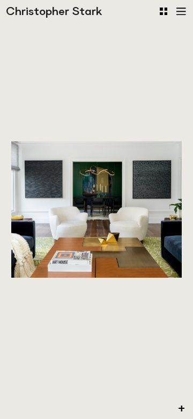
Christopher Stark (54, 11)
